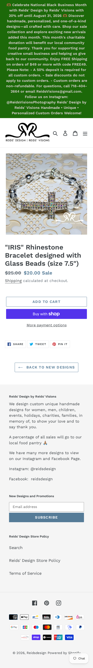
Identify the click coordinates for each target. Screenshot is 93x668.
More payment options (47, 325)
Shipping (13, 280)
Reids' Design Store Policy (34, 560)
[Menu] (85, 133)
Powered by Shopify (64, 653)
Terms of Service (25, 573)
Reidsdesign (36, 653)
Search (16, 547)
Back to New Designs (50, 367)
